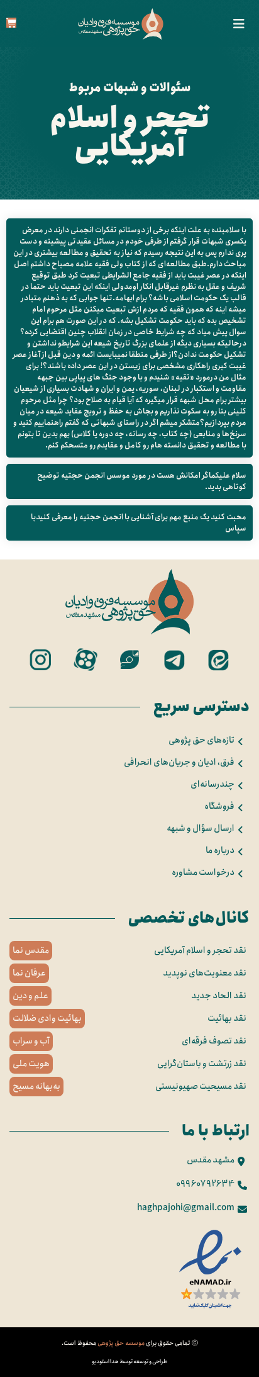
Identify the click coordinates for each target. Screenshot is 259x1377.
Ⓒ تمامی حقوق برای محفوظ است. (130, 1343)
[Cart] (11, 23)
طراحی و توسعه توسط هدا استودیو (130, 1361)
